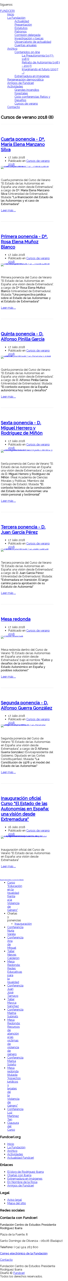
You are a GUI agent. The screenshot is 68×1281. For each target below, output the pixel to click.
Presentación (23, 24)
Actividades (15, 86)
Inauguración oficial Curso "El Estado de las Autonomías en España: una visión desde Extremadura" (25, 809)
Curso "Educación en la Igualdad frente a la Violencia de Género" (14, 896)
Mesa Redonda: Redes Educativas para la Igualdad (14, 972)
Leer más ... (8, 210)
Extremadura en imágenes (32, 76)
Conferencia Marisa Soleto (15, 1061)
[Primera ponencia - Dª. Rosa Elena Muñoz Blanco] (27, 264)
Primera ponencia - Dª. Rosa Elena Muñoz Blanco (24, 241)
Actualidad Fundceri (20, 1157)
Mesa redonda (15, 619)
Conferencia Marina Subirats (15, 1013)
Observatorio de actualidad (33, 42)
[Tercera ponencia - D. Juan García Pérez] (27, 550)
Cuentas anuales (26, 45)
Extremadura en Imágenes (24, 1178)
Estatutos (21, 28)
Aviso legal (14, 1200)
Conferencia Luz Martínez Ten (15, 1114)
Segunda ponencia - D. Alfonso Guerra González (26, 705)
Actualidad (22, 21)
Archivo (12, 48)
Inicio (10, 14)
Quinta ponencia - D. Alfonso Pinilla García (22, 336)
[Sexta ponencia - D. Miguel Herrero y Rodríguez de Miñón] (27, 451)
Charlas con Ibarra (19, 1175)
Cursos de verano (26, 103)
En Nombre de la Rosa (22, 1182)
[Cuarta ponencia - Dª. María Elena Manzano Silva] (27, 167)
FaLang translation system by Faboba (12, 879)
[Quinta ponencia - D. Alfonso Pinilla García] (27, 357)
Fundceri (19, 1273)
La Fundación (16, 18)
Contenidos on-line (27, 52)
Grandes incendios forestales (27, 91)
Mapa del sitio (16, 1203)
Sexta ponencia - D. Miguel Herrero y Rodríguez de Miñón (22, 428)
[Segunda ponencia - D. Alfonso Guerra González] (27, 725)
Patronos (21, 31)
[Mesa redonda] (27, 637)
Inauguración (23, 923)
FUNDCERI (7, 11)
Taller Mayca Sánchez (13, 1003)
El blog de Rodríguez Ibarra (25, 1172)
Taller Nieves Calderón (13, 955)
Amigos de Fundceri (20, 83)
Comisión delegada (27, 35)
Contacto (13, 107)
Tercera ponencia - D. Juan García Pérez (23, 529)
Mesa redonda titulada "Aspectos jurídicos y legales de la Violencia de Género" (14, 1086)
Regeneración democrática (25, 79)
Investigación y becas (29, 38)
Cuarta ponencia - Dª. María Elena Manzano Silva (23, 144)
